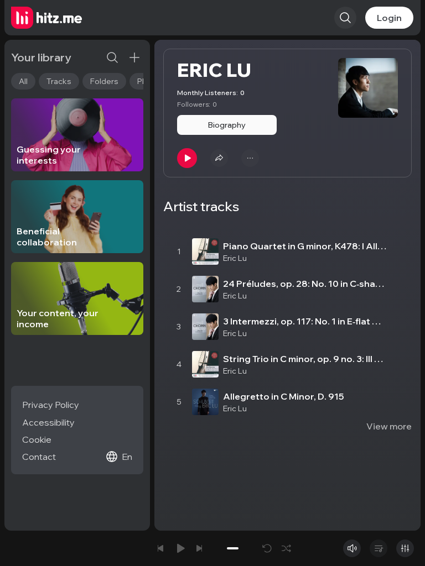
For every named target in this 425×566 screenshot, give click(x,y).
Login (389, 17)
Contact (39, 456)
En (127, 456)
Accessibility (48, 422)
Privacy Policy (50, 404)
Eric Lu (235, 258)
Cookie (36, 439)
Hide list (394, 220)
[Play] (187, 158)
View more (389, 426)
